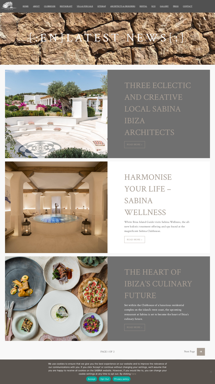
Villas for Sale (85, 6)
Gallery (164, 6)
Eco (154, 6)
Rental (143, 6)
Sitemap (101, 6)
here (133, 373)
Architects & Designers (122, 6)
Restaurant (66, 6)
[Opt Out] (210, 371)
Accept (92, 379)
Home (26, 6)
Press (176, 6)
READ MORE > (134, 144)
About (36, 6)
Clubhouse (49, 6)
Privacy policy (121, 379)
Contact (187, 6)
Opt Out (104, 379)
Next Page (190, 351)
